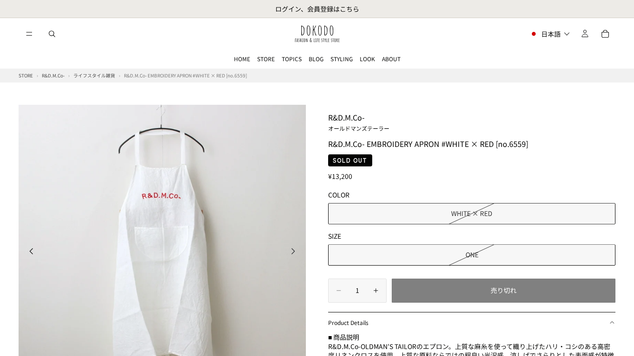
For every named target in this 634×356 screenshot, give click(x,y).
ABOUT (391, 59)
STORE (266, 59)
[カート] (605, 34)
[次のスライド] (295, 252)
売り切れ (504, 290)
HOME (242, 59)
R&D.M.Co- (358, 122)
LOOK (367, 59)
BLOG (316, 59)
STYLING (341, 59)
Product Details (348, 322)
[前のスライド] (29, 252)
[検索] (52, 34)
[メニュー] (29, 33)
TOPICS (292, 59)
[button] (550, 33)
